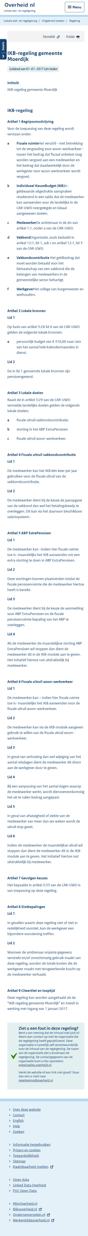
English (18, 1120)
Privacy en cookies (27, 1150)
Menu (76, 7)
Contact (19, 1115)
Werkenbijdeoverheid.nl (31, 1220)
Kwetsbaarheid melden (31, 1166)
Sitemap (19, 1161)
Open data (21, 1179)
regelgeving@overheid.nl (36, 1080)
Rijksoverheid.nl (25, 1209)
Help (16, 1126)
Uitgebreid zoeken (53, 21)
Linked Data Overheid (29, 1185)
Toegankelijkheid (26, 1155)
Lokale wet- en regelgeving (20, 21)
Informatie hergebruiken (32, 1144)
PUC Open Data (25, 1190)
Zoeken (18, 1131)
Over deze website (27, 1109)
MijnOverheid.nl (25, 1203)
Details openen (3, 49)
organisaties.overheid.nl (35, 1065)
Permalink (49, 36)
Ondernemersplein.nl (29, 1214)
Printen (70, 36)
